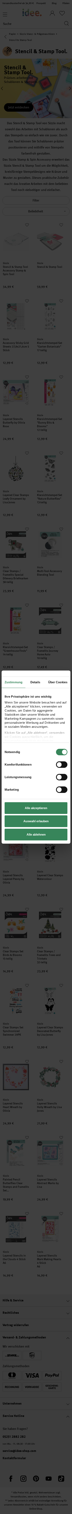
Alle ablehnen (36, 834)
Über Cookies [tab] (57, 682)
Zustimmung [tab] (13, 682)
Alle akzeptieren (36, 808)
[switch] (61, 764)
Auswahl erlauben (36, 821)
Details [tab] (35, 682)
